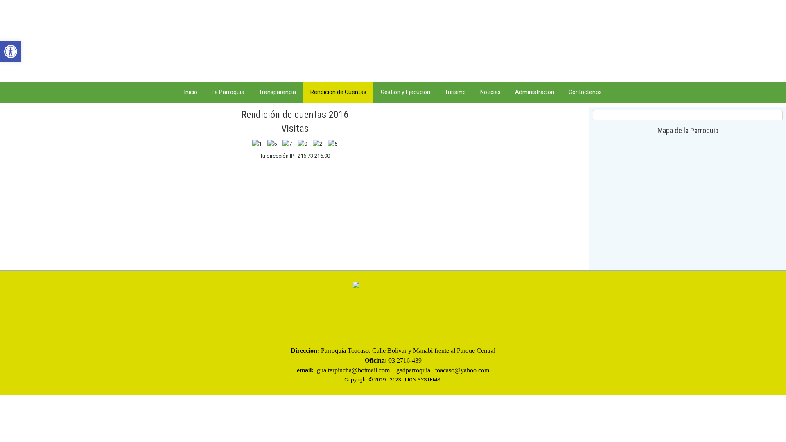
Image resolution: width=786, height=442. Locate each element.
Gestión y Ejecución (405, 92)
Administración (534, 92)
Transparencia (277, 92)
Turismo (455, 92)
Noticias (490, 92)
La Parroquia (228, 92)
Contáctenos (585, 92)
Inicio (190, 92)
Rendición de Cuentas (338, 92)
